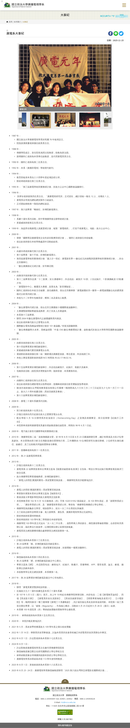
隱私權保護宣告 (65, 725)
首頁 (10, 22)
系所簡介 (17, 22)
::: (7, 30)
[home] (24, 5)
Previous (20, 120)
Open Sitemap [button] (65, 681)
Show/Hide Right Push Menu (124, 5)
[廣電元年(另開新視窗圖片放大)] (65, 75)
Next (109, 120)
